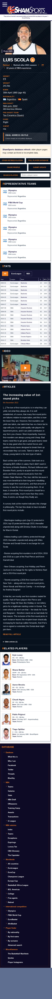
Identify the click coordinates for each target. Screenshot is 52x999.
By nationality (13, 932)
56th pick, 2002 (10, 106)
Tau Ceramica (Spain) (13, 115)
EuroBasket (12, 919)
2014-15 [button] (3, 333)
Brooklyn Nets (25, 340)
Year (2, 279)
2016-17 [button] (3, 340)
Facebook (12, 765)
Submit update (39, 167)
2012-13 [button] (3, 326)
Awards (11, 812)
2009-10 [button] (3, 315)
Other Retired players (12, 160)
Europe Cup (13, 881)
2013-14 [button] (3, 329)
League (12, 279)
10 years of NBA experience (18, 68)
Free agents (12, 898)
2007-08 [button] (3, 308)
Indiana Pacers (26, 329)
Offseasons (12, 804)
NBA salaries (11, 825)
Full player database (38, 160)
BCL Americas (14, 889)
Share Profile (13, 167)
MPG (45, 279)
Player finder (11, 928)
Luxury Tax (12, 847)
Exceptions (12, 838)
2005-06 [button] (3, 301)
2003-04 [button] (3, 293)
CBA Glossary (13, 851)
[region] (25, 312)
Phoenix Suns (25, 326)
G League (12, 821)
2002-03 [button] (3, 290)
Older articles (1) (11, 642)
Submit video (8, 378)
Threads (11, 774)
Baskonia (24, 283)
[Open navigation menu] (5, 4)
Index (10, 830)
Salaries (11, 791)
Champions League (16, 877)
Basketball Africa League (18, 885)
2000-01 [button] (3, 283)
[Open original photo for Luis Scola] (25, 37)
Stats (10, 795)
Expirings (12, 842)
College (11, 894)
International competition (16, 907)
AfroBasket (12, 924)
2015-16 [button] (3, 336)
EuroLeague (16, 274)
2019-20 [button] (3, 344)
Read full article (12, 634)
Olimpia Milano (25, 344)
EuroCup (11, 872)
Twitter (10, 770)
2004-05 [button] (3, 297)
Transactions (13, 817)
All (5, 274)
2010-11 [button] (3, 318)
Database (9, 752)
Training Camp (14, 808)
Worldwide (10, 860)
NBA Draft (12, 800)
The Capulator (13, 855)
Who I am (12, 761)
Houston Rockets (26, 308)
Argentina (11, 99)
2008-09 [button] (3, 311)
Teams (10, 787)
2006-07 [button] (3, 304)
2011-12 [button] (3, 322)
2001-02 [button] (3, 286)
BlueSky (11, 778)
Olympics (12, 911)
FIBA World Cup (14, 915)
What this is (13, 757)
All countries (13, 864)
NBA (28, 274)
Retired (6, 65)
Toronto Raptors (26, 336)
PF (43, 65)
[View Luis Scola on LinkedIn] (32, 59)
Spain (24, 99)
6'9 (4, 79)
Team (22, 279)
